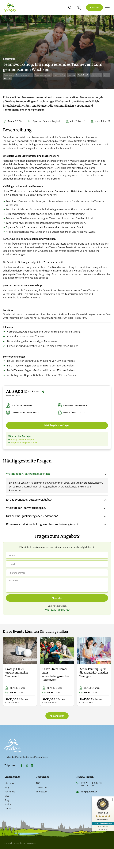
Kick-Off (7, 78)
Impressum (41, 791)
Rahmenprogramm (24, 75)
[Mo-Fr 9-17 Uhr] (79, 7)
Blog (6, 800)
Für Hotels (9, 791)
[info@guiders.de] (77, 792)
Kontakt (8, 808)
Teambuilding (59, 75)
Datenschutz (42, 787)
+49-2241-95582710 (91, 782)
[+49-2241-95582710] (77, 783)
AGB (38, 783)
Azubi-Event (83, 75)
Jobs (6, 795)
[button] (7, 671)
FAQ (6, 787)
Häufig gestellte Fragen (22, 439)
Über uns (9, 783)
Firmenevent (96, 75)
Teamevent (9, 75)
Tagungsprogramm (43, 75)
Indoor (106, 75)
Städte (7, 804)
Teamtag (71, 75)
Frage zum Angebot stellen (24, 442)
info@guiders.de (89, 791)
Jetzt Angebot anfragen (57, 425)
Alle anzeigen (57, 715)
